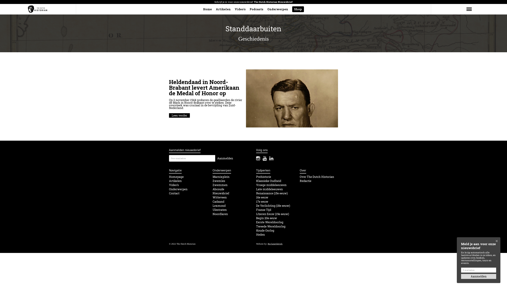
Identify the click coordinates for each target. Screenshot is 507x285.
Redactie (305, 181)
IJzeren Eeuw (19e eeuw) (272, 214)
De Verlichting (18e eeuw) (273, 205)
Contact (174, 193)
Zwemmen (220, 185)
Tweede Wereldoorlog (270, 226)
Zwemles (219, 181)
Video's (240, 9)
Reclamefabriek (275, 244)
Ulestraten (220, 209)
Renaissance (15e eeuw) (272, 193)
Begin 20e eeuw (266, 218)
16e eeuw (262, 197)
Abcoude (218, 189)
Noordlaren (220, 214)
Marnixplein (221, 176)
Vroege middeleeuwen (271, 185)
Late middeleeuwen (269, 189)
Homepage (176, 176)
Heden (260, 234)
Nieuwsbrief (221, 193)
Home (207, 9)
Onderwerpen (277, 9)
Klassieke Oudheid (268, 181)
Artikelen (223, 9)
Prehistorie (263, 176)
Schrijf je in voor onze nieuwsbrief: (253, 1)
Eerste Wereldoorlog (269, 222)
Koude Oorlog (265, 230)
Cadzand (218, 201)
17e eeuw (262, 201)
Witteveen (220, 197)
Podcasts (256, 9)
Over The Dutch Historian (317, 176)
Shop (298, 9)
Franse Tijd (263, 209)
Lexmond (219, 205)
